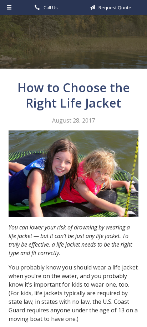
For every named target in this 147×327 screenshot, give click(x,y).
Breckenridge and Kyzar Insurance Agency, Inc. (73, 45)
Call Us (50, 7)
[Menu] (9, 7)
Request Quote (114, 7)
